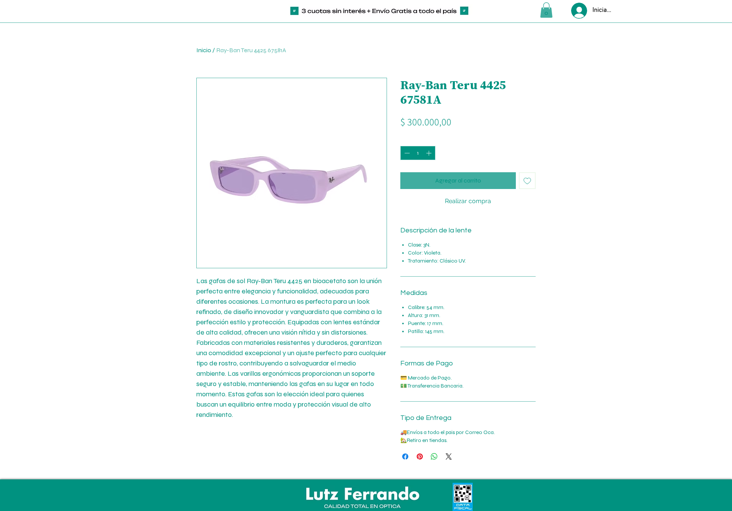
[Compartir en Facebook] (405, 456)
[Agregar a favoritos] (527, 180)
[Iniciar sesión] (578, 10)
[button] (546, 10)
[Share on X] (448, 456)
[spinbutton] (418, 153)
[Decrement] (406, 153)
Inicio (203, 50)
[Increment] (429, 153)
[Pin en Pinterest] (419, 456)
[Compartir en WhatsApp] (434, 456)
